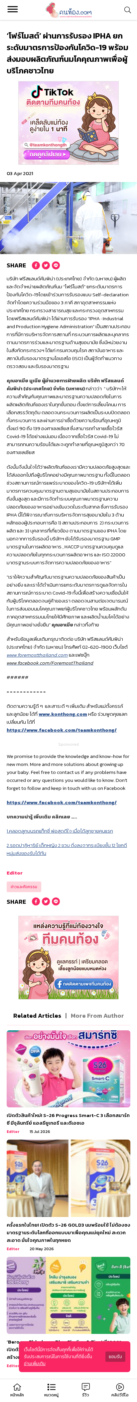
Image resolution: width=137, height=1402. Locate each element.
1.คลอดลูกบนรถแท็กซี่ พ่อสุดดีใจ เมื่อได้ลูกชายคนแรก (60, 831)
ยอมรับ (115, 1356)
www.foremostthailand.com (37, 655)
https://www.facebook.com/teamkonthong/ (62, 730)
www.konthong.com (63, 714)
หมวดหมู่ (51, 1395)
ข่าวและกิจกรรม (24, 887)
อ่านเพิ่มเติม (35, 1363)
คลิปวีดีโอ (120, 1395)
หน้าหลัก (17, 1395)
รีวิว (85, 1395)
